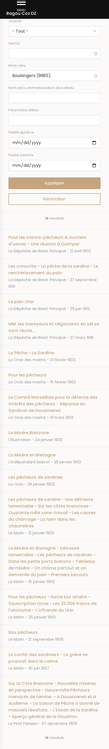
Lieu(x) (14, 43)
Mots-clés (17, 65)
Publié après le (21, 132)
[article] (54, 244)
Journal (14, 21)
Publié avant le (21, 155)
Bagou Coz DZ (21, 13)
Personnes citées (23, 110)
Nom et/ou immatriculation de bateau (41, 87)
